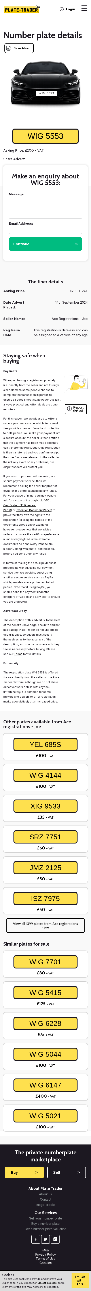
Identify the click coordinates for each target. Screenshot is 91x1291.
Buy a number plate (45, 1223)
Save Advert (22, 48)
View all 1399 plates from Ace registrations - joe (45, 925)
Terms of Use (45, 1258)
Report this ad (78, 409)
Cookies (46, 1263)
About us (45, 1194)
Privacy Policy (45, 1254)
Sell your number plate (45, 1218)
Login (70, 9)
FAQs (45, 1250)
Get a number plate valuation (45, 1228)
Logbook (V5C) (41, 500)
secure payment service (19, 423)
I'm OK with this (80, 1280)
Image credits (45, 1204)
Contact (45, 1199)
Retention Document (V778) (34, 510)
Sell (66, 1172)
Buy (24, 1172)
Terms (18, 654)
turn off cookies (46, 1282)
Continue (45, 244)
